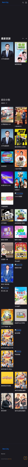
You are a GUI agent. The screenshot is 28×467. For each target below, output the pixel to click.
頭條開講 (3, 166)
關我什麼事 (4, 240)
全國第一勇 (4, 259)
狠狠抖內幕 (18, 268)
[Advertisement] (14, 23)
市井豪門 (17, 306)
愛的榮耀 (17, 333)
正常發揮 (3, 223)
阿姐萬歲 (17, 354)
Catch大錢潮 (18, 196)
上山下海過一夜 (6, 326)
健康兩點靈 (18, 64)
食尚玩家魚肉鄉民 (20, 411)
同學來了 (17, 190)
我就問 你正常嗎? (20, 323)
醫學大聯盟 (18, 240)
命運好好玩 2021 (6, 185)
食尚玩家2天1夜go (6, 369)
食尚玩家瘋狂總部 (20, 390)
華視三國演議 (5, 284)
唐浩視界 (3, 411)
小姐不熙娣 (18, 169)
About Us (3, 453)
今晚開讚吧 (4, 206)
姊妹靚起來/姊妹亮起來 (8, 386)
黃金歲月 (17, 261)
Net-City (9, 458)
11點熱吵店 (18, 126)
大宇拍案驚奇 (5, 59)
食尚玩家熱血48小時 (7, 348)
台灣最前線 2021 (6, 124)
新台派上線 (4, 291)
